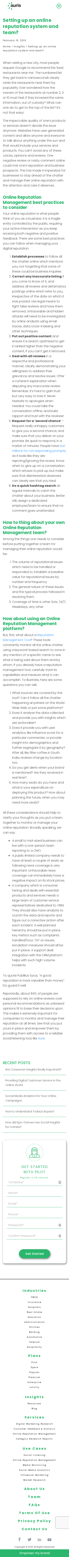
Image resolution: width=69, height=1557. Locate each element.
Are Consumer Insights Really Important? (33, 1069)
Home (7, 46)
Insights (19, 46)
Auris (41, 1038)
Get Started (34, 1254)
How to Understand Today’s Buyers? (29, 1111)
